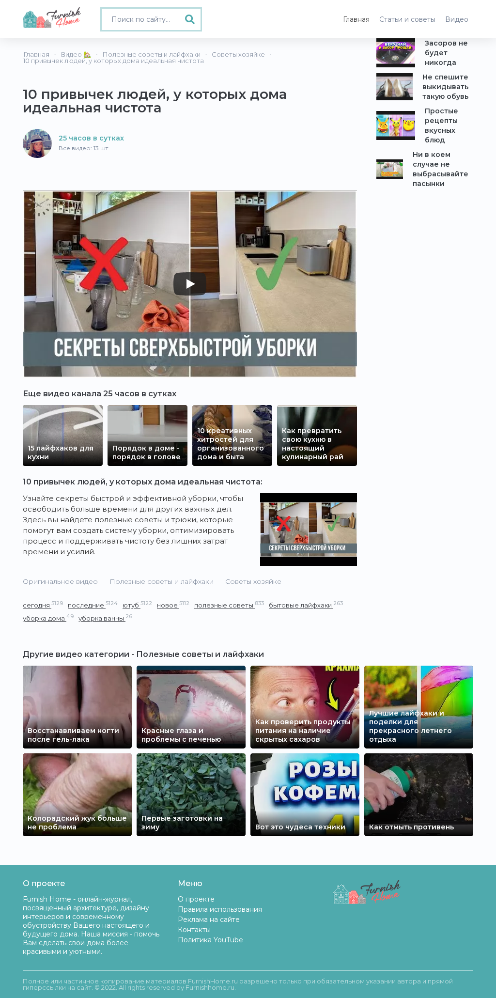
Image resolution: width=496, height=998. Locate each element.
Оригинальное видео (60, 581)
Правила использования (220, 909)
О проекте (196, 899)
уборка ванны (105, 618)
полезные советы (229, 605)
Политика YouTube (210, 940)
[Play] (189, 284)
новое (173, 605)
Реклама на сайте (209, 919)
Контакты (194, 929)
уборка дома (48, 618)
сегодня (43, 605)
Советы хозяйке (253, 581)
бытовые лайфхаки (306, 605)
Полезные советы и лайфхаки (161, 581)
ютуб (137, 605)
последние (93, 605)
